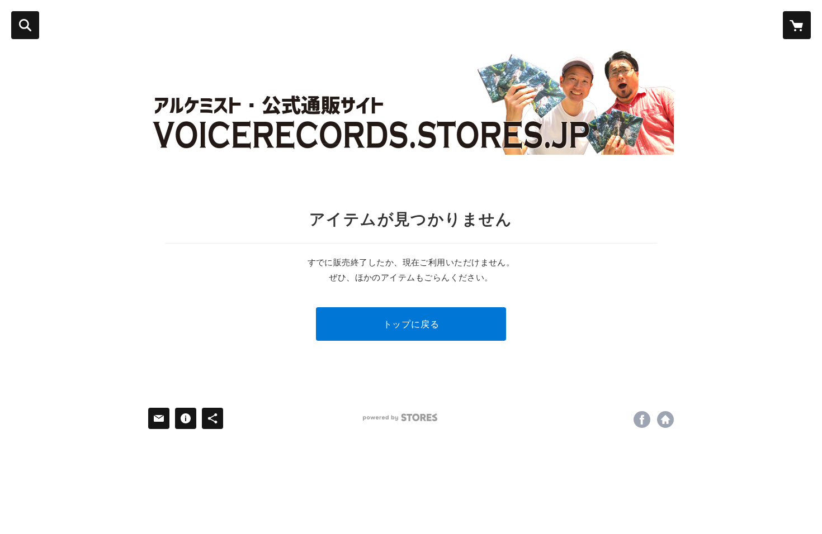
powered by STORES (400, 417)
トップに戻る (411, 323)
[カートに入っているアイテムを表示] (797, 25)
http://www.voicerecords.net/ (665, 419)
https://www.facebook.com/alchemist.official (642, 419)
